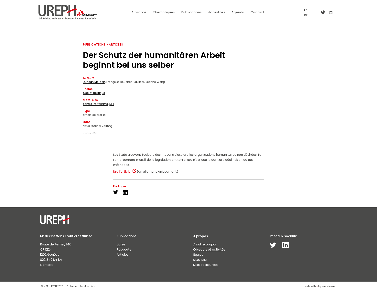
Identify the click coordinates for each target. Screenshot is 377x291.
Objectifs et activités (209, 249)
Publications (191, 12)
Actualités (216, 12)
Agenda (238, 12)
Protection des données (81, 286)
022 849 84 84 (51, 259)
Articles (116, 44)
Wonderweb (329, 286)
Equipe (198, 254)
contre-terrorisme (95, 104)
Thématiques (164, 12)
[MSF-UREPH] (68, 12)
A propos (139, 12)
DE (306, 15)
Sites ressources (205, 265)
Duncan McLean (94, 82)
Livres (121, 244)
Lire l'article (122, 171)
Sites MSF (200, 259)
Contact (258, 12)
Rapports (124, 249)
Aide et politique (94, 93)
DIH (111, 104)
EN (306, 10)
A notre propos (205, 244)
